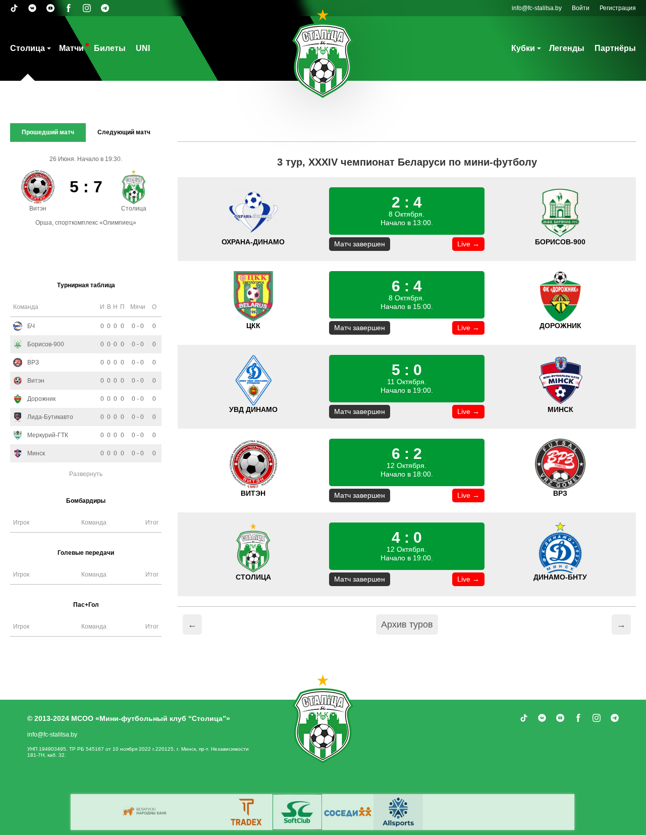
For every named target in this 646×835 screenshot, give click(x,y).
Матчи (71, 48)
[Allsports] (398, 812)
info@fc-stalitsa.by (537, 8)
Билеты (110, 48)
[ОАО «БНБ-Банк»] (146, 812)
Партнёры (615, 48)
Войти (580, 8)
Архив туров (407, 624)
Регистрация (618, 8)
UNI (143, 48)
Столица (27, 48)
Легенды (566, 48)
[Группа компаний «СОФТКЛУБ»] (297, 812)
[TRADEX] (247, 812)
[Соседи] (347, 812)
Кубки (523, 48)
